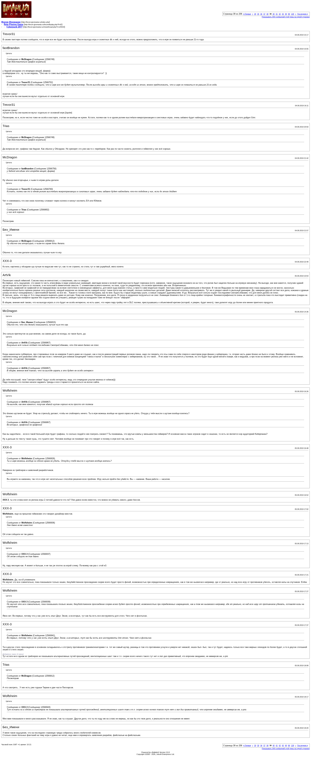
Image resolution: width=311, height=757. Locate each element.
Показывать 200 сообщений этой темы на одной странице (286, 17)
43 (283, 14)
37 (264, 14)
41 (277, 14)
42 (280, 14)
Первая (247, 14)
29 (255, 14)
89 (289, 14)
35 (258, 14)
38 (267, 14)
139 (292, 14)
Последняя (302, 14)
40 (274, 14)
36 (261, 14)
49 (286, 14)
